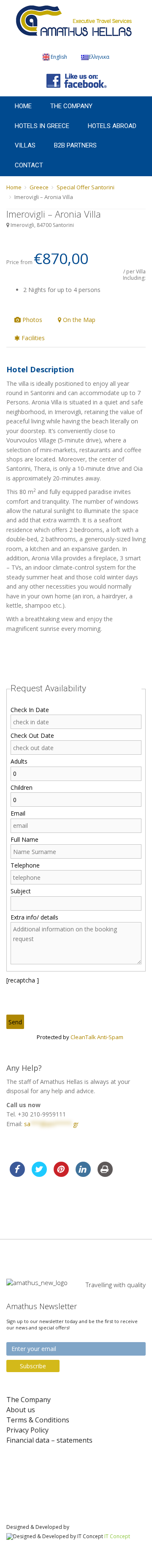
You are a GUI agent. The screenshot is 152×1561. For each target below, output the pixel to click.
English (59, 56)
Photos (31, 320)
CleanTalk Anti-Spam (97, 1037)
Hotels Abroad (112, 126)
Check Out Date (32, 735)
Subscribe (33, 1366)
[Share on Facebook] (17, 1174)
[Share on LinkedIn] (83, 1174)
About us (20, 1409)
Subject (21, 891)
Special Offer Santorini (85, 187)
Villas (25, 145)
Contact (29, 165)
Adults (19, 761)
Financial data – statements (49, 1440)
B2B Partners (75, 145)
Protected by (80, 1037)
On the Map (78, 320)
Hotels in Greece (42, 126)
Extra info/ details (34, 917)
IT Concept (117, 1535)
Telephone (25, 865)
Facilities (32, 338)
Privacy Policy (27, 1430)
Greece (39, 187)
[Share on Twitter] (39, 1174)
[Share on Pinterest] (61, 1174)
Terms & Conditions (37, 1420)
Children (22, 787)
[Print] (105, 1174)
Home (23, 106)
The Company (71, 106)
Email (18, 813)
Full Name (24, 839)
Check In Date (30, 710)
